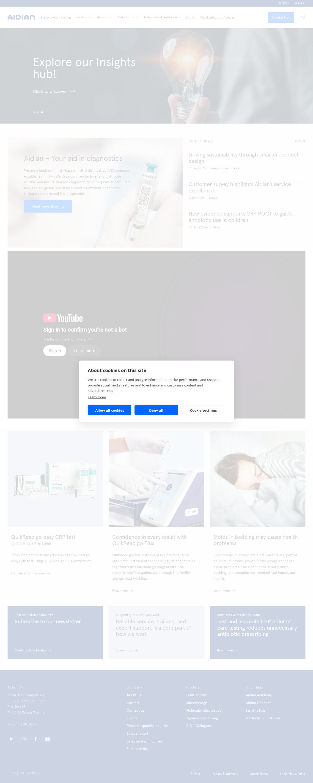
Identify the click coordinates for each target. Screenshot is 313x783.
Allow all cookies (109, 410)
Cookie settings (203, 410)
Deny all (156, 410)
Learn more (97, 397)
